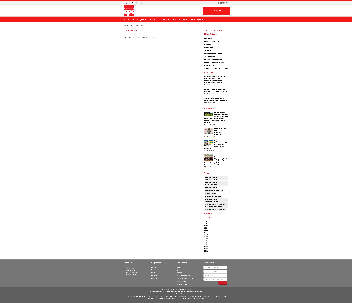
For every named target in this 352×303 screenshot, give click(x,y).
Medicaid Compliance (183, 276)
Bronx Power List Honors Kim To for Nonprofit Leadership (220, 131)
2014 (206, 247)
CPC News (208, 38)
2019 (206, 236)
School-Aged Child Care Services (216, 68)
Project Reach (209, 47)
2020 (206, 234)
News (174, 19)
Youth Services (209, 56)
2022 (206, 230)
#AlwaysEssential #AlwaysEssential (211, 178)
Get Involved (196, 19)
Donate (216, 11)
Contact (183, 19)
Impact (153, 19)
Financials (154, 278)
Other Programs (210, 65)
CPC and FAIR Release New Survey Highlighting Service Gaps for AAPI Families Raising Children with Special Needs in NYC (216, 160)
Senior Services (209, 50)
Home (126, 25)
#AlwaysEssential (211, 187)
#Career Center (210, 193)
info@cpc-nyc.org (131, 274)
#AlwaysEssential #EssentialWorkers (211, 183)
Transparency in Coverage (185, 278)
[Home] (130, 10)
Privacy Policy (181, 281)
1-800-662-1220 (178, 293)
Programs (142, 19)
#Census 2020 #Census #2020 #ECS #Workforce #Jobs (215, 205)
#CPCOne (219, 190)
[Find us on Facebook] (219, 3)
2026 (206, 222)
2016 (206, 243)
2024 (206, 226)
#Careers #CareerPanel (213, 196)
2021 (206, 232)
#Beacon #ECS (210, 190)
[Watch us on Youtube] (221, 3)
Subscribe (223, 283)
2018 (206, 238)
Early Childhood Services (213, 59)
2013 (206, 249)
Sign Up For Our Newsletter (213, 30)
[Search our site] (227, 3)
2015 (206, 245)
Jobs (178, 270)
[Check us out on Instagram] (224, 3)
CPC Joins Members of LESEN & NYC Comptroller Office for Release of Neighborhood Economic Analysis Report (214, 79)
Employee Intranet (183, 284)
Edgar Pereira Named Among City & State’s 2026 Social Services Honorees (216, 145)
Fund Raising (208, 44)
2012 (206, 251)
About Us (128, 19)
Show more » (208, 213)
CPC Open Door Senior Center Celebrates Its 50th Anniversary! (215, 99)
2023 (206, 228)
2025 (206, 224)
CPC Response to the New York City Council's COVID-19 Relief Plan (216, 90)
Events (164, 19)
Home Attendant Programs (214, 62)
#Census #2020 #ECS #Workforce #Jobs (212, 200)
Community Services (211, 41)
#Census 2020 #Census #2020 (215, 210)
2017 (206, 241)
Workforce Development (213, 53)
